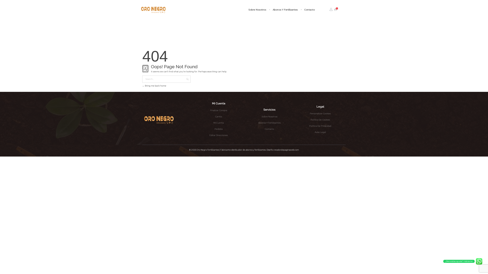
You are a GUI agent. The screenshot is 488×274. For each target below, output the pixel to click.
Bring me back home (155, 86)
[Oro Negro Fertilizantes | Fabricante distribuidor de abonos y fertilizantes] (153, 9)
